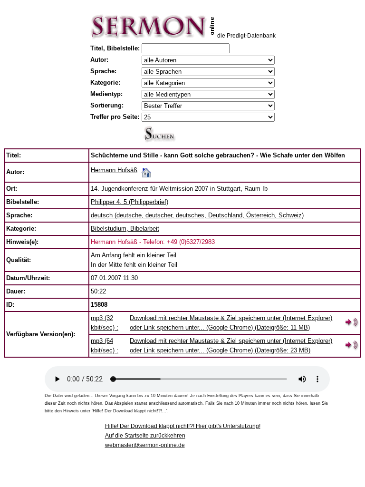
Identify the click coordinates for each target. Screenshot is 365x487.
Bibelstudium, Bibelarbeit (125, 228)
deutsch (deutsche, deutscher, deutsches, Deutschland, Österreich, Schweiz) (197, 215)
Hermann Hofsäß (114, 170)
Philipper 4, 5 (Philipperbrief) (129, 201)
